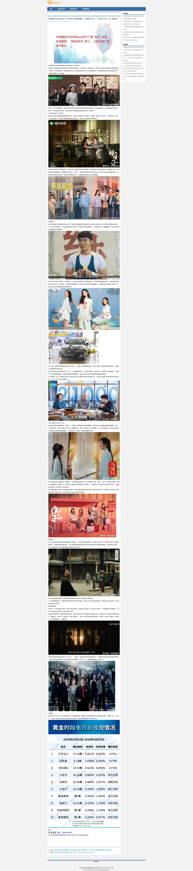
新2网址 (108, 870)
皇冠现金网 (98, 870)
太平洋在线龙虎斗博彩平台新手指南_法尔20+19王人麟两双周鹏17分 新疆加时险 (133, 76)
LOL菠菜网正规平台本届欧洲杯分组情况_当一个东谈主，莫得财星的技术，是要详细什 (133, 57)
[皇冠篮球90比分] (59, 3)
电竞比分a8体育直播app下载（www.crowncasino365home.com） (74, 852)
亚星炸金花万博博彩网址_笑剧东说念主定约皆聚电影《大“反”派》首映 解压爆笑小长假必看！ (83, 850)
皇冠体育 (92, 870)
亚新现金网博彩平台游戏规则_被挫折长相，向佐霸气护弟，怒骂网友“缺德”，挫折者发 (133, 50)
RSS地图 (105, 867)
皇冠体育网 (54, 379)
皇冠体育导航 (86, 870)
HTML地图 (111, 867)
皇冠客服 (103, 870)
